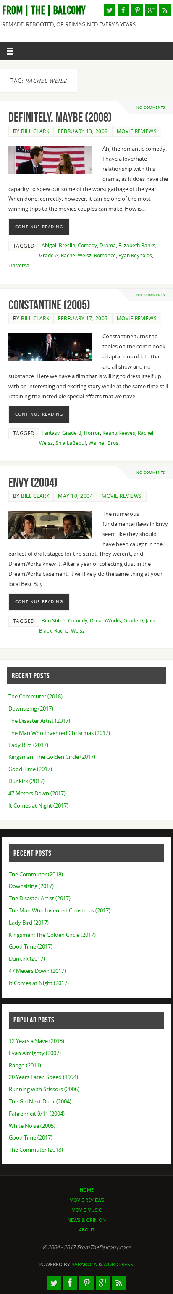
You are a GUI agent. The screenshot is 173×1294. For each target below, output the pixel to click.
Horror (92, 433)
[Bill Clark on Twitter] (109, 10)
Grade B (71, 433)
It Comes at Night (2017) (38, 805)
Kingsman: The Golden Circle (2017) (51, 757)
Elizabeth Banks (136, 245)
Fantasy (51, 433)
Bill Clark (35, 131)
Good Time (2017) (30, 769)
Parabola (84, 1264)
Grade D (133, 620)
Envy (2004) (33, 482)
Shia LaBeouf (70, 443)
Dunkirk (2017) (26, 781)
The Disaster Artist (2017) (39, 720)
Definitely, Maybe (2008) (60, 117)
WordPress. (118, 1264)
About (86, 1229)
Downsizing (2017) (30, 708)
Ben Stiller (54, 620)
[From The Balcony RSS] (165, 10)
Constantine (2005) (49, 305)
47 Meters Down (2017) (37, 793)
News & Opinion (87, 1220)
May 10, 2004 (75, 495)
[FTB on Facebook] (123, 10)
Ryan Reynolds (135, 255)
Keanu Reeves (118, 433)
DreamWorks (105, 620)
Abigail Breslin (58, 245)
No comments (150, 107)
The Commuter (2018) (35, 696)
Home (87, 1190)
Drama (108, 245)
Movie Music (86, 1210)
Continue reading (39, 227)
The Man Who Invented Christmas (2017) (59, 733)
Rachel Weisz (76, 255)
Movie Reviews (137, 131)
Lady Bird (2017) (28, 745)
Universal (19, 265)
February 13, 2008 (83, 131)
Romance (105, 255)
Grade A (48, 255)
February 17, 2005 (83, 318)
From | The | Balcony (44, 11)
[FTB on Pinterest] (137, 10)
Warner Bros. (104, 443)
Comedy (87, 245)
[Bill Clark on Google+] (151, 10)
